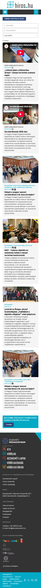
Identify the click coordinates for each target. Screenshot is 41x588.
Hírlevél (6, 517)
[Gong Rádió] (6, 545)
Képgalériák (7, 511)
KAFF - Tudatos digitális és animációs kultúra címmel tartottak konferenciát (16, 253)
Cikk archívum (8, 505)
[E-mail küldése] (36, 580)
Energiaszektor (28, 185)
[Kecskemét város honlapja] (13, 540)
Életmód (17, 185)
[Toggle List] (36, 35)
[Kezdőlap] (20, 5)
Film (15, 245)
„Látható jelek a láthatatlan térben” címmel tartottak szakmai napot (19, 73)
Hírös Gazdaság (9, 484)
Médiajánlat (7, 574)
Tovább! (9, 424)
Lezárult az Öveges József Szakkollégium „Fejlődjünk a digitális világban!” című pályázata (20, 312)
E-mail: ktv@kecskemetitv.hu (14, 528)
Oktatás (28, 245)
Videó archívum (9, 508)
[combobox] (18, 35)
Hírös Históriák (9, 482)
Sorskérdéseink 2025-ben (15, 131)
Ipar (14, 187)
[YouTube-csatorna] (33, 580)
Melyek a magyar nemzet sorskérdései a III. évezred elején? (19, 193)
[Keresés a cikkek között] (36, 12)
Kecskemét (8, 185)
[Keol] (6, 549)
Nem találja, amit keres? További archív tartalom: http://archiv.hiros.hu (20, 419)
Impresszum (8, 577)
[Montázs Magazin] (8, 553)
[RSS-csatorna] (29, 580)
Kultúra (21, 245)
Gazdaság (8, 187)
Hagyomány (18, 379)
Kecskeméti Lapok (10, 479)
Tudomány (19, 381)
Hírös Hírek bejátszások (13, 65)
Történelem (9, 381)
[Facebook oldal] (25, 580)
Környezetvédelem (24, 187)
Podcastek (7, 514)
